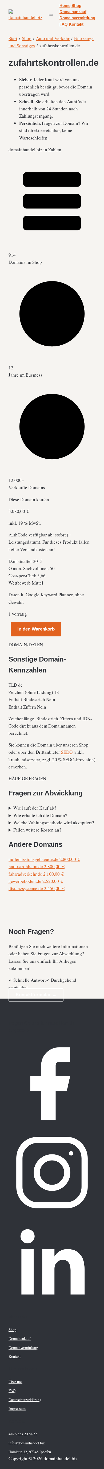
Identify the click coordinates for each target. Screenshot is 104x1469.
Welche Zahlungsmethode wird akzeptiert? (53, 822)
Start (13, 38)
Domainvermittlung (77, 18)
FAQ (63, 24)
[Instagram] (52, 1214)
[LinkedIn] (52, 1304)
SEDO (67, 752)
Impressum (17, 1408)
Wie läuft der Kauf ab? (34, 808)
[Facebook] (52, 1125)
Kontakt (76, 24)
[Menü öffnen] (51, 15)
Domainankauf (72, 12)
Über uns (15, 1381)
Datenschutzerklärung (25, 1399)
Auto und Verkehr (53, 38)
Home (64, 5)
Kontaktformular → (36, 994)
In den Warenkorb (36, 629)
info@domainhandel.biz (27, 1442)
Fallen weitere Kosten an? (37, 830)
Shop (76, 5)
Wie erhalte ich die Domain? (40, 815)
